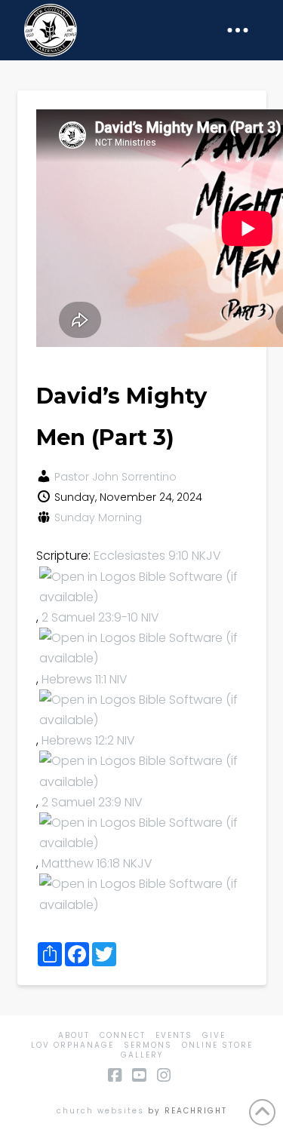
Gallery (142, 1055)
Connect (123, 1035)
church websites (100, 1110)
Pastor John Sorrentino (115, 476)
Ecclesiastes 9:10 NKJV (157, 555)
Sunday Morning (98, 517)
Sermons (148, 1045)
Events (173, 1035)
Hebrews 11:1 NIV (85, 679)
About (74, 1035)
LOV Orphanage (72, 1045)
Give (214, 1035)
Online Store (217, 1045)
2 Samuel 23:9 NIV (92, 802)
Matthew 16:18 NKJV (97, 863)
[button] (238, 30)
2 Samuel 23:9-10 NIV (100, 617)
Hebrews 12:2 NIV (88, 740)
